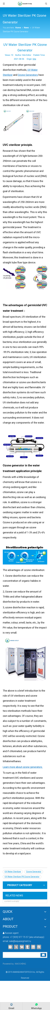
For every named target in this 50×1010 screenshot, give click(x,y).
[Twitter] (16, 947)
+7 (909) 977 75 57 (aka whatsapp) (27, 937)
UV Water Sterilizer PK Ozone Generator (22, 877)
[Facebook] (39, 947)
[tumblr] (27, 947)
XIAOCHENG (20, 964)
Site (34, 59)
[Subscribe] (43, 955)
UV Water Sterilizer (13, 871)
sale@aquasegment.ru (20, 941)
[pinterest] (10, 947)
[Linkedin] (33, 947)
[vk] (22, 947)
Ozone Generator (33, 871)
